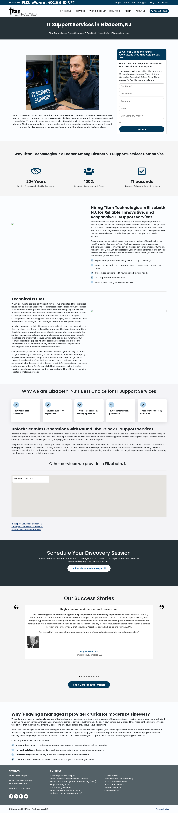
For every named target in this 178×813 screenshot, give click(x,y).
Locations (115, 11)
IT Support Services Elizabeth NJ (27, 523)
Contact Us (162, 2)
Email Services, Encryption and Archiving (69, 778)
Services (80, 11)
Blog (152, 2)
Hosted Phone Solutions (115, 781)
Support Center (122, 2)
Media (128, 11)
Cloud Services (111, 775)
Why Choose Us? (97, 11)
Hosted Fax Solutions (114, 784)
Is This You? (65, 11)
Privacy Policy (162, 809)
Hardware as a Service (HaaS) (118, 778)
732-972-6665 (160, 11)
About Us (141, 11)
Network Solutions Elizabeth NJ (26, 529)
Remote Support (140, 2)
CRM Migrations (111, 790)
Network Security (112, 787)
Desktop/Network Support (62, 775)
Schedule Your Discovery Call (89, 568)
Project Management (60, 784)
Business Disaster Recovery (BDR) (66, 793)
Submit (142, 129)
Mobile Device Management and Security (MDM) (73, 781)
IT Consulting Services (60, 787)
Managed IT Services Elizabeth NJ (27, 526)
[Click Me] (11, 796)
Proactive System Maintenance (65, 790)
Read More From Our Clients (89, 684)
